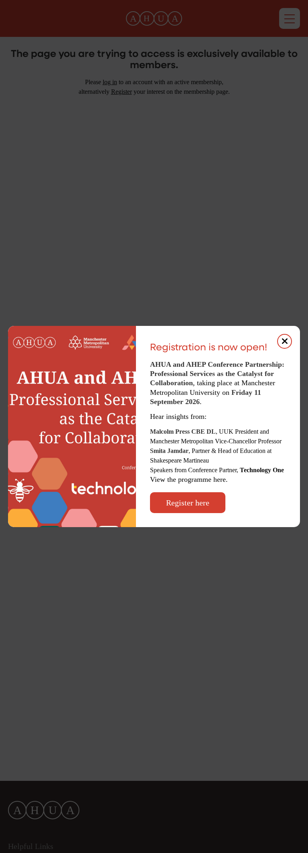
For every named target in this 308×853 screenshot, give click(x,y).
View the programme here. (190, 479)
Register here (187, 502)
